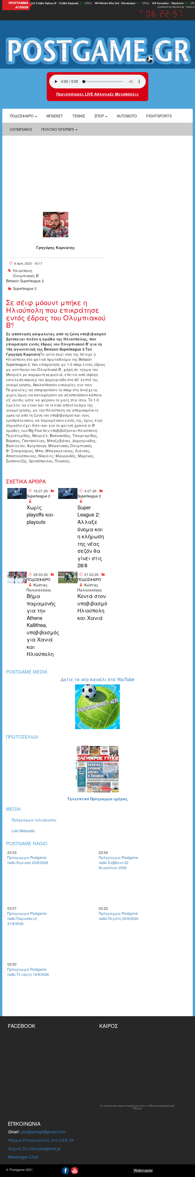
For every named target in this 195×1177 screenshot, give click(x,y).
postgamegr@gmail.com (44, 1132)
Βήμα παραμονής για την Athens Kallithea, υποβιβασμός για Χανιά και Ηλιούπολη (41, 625)
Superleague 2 (25, 288)
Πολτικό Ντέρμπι (58, 129)
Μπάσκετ (54, 115)
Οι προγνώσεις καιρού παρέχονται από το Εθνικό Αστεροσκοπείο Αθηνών (137, 1107)
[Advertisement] (97, 173)
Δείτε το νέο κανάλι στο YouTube (97, 679)
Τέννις (78, 115)
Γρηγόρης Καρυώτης (55, 247)
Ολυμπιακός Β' (26, 275)
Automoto (127, 115)
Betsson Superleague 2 (25, 280)
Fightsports (159, 115)
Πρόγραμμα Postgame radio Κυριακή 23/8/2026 (27, 860)
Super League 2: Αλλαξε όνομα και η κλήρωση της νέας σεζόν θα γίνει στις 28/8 (90, 536)
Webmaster (143, 1170)
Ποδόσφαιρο (22, 115)
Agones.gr (178, 6)
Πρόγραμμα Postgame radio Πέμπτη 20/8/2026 (118, 916)
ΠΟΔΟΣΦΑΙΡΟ (38, 579)
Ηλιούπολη (22, 270)
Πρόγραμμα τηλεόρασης (34, 819)
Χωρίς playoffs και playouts (40, 514)
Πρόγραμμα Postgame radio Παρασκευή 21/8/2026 (26, 918)
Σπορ (99, 115)
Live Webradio (23, 830)
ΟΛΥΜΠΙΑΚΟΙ (21, 129)
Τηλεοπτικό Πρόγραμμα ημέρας (97, 798)
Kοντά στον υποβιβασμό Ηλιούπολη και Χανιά (91, 606)
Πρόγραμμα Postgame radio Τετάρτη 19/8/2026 (28, 972)
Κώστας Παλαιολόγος (39, 587)
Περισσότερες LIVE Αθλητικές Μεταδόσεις (97, 94)
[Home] (97, 50)
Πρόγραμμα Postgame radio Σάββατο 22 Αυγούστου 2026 (118, 862)
